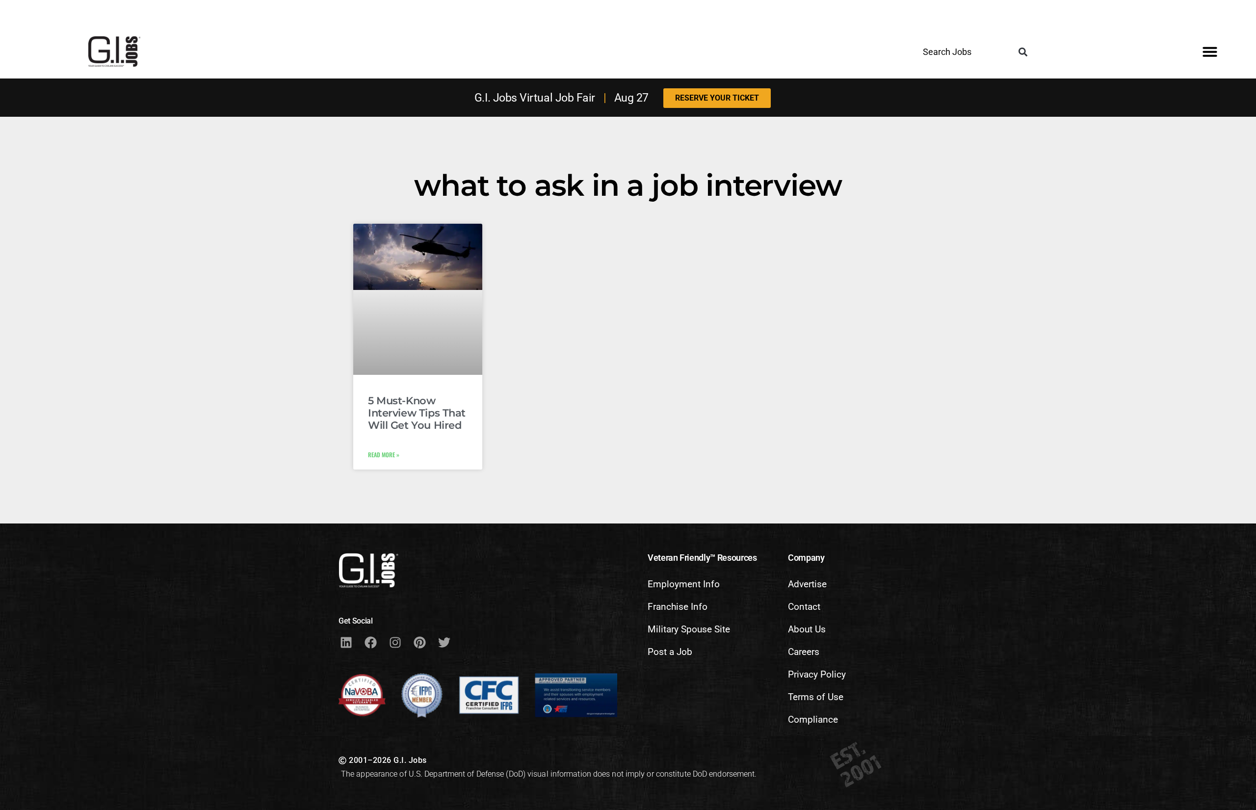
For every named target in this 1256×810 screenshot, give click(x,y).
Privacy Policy (817, 674)
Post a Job (670, 651)
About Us (807, 629)
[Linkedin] (346, 642)
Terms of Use (815, 697)
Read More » (383, 454)
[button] (1023, 52)
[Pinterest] (419, 642)
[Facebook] (370, 642)
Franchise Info (677, 606)
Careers (803, 651)
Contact (804, 606)
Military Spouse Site (689, 629)
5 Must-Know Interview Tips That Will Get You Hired (417, 412)
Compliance (813, 719)
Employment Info (684, 584)
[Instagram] (395, 642)
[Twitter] (444, 642)
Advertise (807, 584)
